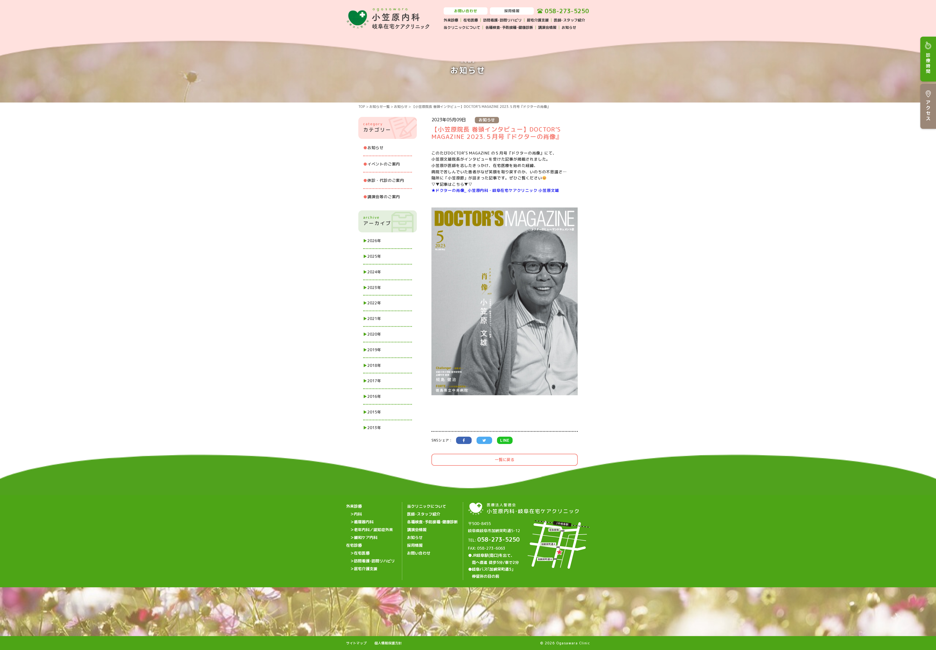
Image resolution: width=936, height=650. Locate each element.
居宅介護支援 (538, 20)
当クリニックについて (462, 27)
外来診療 (451, 20)
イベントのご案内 (383, 164)
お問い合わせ (465, 10)
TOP (361, 106)
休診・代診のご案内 (385, 180)
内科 (358, 514)
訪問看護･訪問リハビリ (502, 20)
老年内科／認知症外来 (373, 529)
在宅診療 (354, 545)
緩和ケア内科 (365, 537)
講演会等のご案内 (383, 196)
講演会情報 (547, 27)
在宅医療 (470, 20)
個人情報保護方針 (388, 643)
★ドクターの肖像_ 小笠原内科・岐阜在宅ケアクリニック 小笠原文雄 (495, 190)
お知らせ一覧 (379, 106)
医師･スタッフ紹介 (569, 20)
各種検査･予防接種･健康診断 (509, 27)
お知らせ (569, 27)
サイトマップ (356, 643)
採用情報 (512, 10)
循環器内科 (363, 522)
